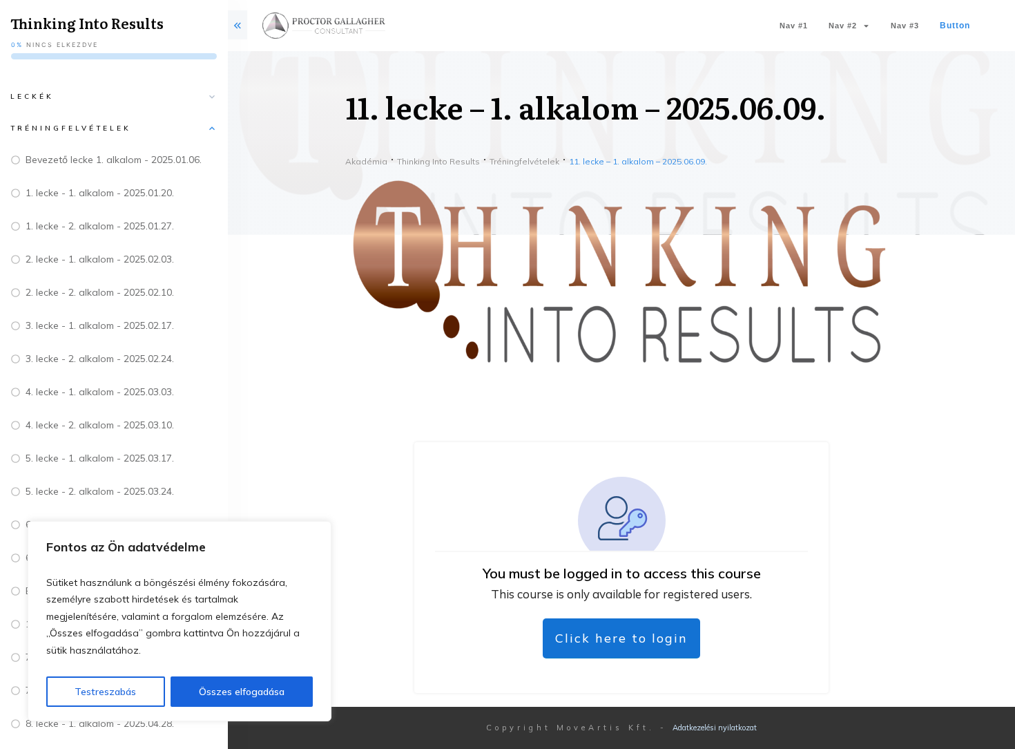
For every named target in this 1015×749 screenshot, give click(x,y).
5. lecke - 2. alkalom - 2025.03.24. (100, 491)
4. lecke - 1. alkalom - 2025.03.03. (100, 392)
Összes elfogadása (241, 691)
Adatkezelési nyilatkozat (715, 727)
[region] (179, 621)
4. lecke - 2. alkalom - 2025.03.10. (100, 425)
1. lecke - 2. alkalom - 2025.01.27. (100, 226)
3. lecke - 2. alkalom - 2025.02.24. (100, 358)
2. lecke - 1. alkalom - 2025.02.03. (100, 259)
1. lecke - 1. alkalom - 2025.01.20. (100, 193)
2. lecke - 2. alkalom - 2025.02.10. (100, 292)
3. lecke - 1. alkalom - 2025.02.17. (100, 325)
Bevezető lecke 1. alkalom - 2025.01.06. (114, 159)
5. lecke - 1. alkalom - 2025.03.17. (100, 458)
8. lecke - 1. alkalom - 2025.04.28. (100, 723)
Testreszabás (105, 691)
